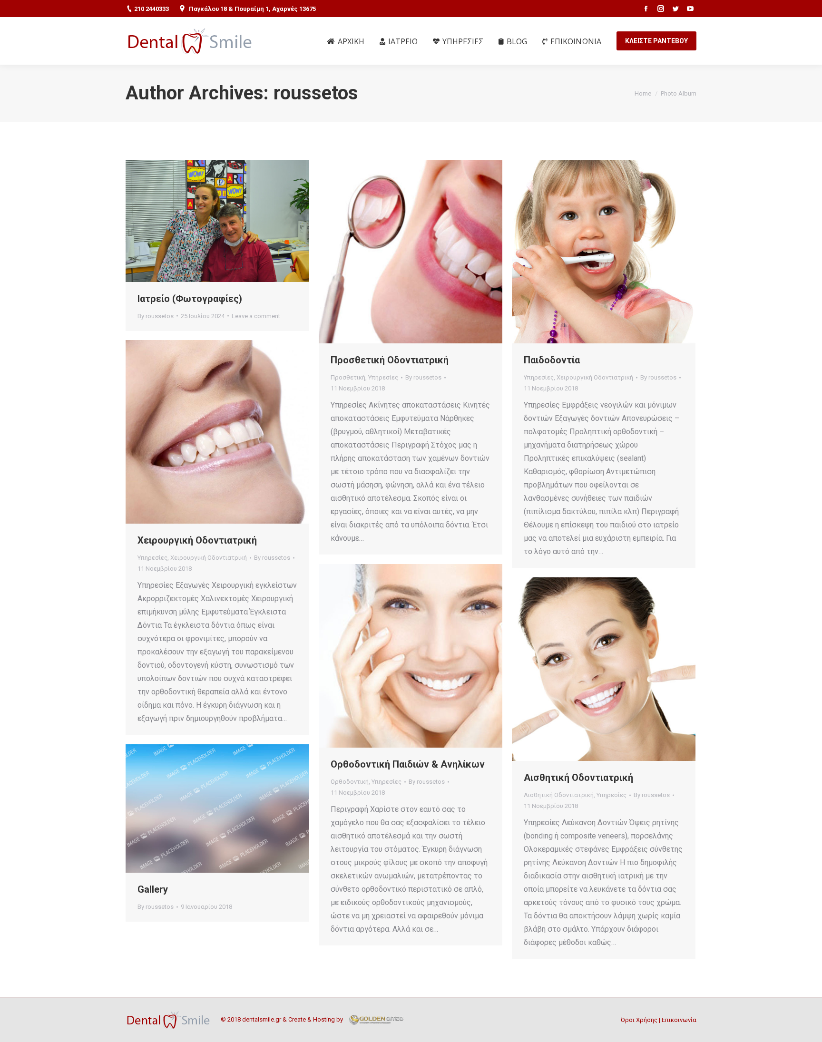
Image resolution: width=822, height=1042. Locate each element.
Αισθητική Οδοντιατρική (578, 777)
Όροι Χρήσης (639, 1019)
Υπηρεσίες (383, 377)
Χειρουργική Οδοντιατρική (595, 377)
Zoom (397, 251)
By (155, 316)
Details (423, 251)
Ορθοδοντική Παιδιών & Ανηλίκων (408, 764)
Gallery (152, 889)
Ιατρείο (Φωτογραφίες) (189, 298)
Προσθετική (348, 377)
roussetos (316, 93)
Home (643, 93)
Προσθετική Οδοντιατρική (390, 360)
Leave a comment (256, 316)
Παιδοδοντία (552, 360)
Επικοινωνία (679, 1019)
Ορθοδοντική (350, 781)
